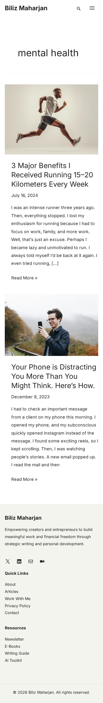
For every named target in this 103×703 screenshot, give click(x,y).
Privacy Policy (17, 605)
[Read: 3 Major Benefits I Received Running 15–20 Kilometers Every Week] (51, 119)
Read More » (24, 277)
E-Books (12, 646)
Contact (12, 612)
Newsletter (14, 639)
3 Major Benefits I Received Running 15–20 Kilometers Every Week (52, 174)
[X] (8, 561)
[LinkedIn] (19, 561)
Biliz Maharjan (26, 8)
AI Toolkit (13, 660)
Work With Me (17, 598)
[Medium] (42, 561)
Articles (11, 591)
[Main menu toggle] (92, 8)
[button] (79, 8)
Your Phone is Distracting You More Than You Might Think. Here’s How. (53, 376)
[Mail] (31, 561)
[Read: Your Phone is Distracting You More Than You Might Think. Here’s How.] (51, 324)
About (10, 584)
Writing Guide (17, 653)
